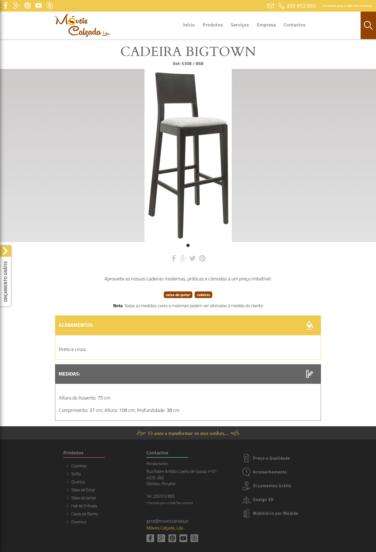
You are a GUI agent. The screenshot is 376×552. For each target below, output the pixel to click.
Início (189, 24)
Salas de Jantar (83, 498)
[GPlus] (16, 6)
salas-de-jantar (178, 294)
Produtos (213, 24)
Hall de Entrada (84, 506)
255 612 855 (301, 6)
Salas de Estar (83, 490)
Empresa (266, 24)
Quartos (78, 482)
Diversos (78, 522)
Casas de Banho (84, 514)
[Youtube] (38, 6)
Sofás (76, 474)
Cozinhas (79, 466)
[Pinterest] (27, 6)
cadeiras (203, 294)
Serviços (240, 24)
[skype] (49, 6)
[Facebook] (5, 6)
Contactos (295, 24)
